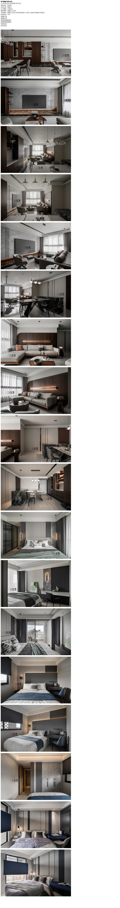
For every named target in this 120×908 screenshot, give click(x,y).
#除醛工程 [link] (4, 18)
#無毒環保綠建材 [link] (6, 22)
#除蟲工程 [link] (4, 16)
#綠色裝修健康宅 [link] (6, 20)
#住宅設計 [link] (4, 25)
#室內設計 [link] (4, 23)
